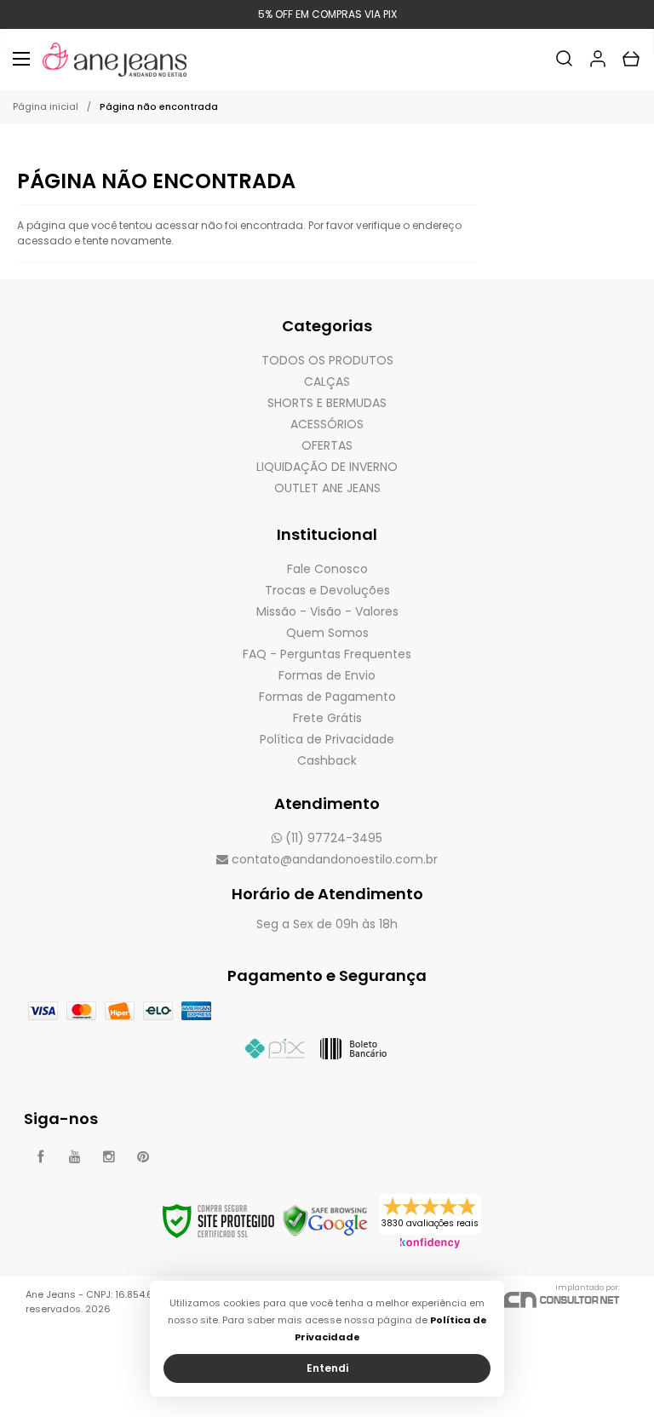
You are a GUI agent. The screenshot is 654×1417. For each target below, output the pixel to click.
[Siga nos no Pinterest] (143, 1157)
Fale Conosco (327, 568)
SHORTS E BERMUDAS (327, 402)
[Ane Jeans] (114, 59)
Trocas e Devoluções (327, 590)
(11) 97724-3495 (332, 837)
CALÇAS (327, 381)
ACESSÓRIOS (327, 424)
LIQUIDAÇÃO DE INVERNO (327, 466)
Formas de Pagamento (327, 696)
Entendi (327, 1368)
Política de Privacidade (327, 739)
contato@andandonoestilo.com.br (333, 859)
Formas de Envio (327, 675)
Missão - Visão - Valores (327, 611)
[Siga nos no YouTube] (75, 1157)
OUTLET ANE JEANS (327, 487)
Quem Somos (327, 632)
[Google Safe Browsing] (325, 1220)
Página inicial (45, 106)
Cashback (327, 760)
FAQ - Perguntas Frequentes (327, 654)
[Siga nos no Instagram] (109, 1157)
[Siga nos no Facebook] (41, 1157)
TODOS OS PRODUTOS (327, 360)
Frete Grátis (327, 717)
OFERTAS (327, 445)
